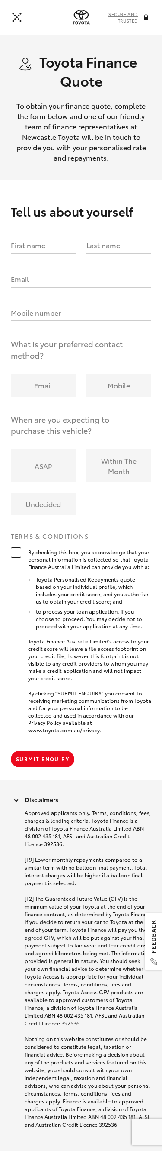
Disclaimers (41, 799)
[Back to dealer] (17, 17)
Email (20, 279)
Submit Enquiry (42, 759)
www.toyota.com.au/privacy (63, 730)
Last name (103, 245)
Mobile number (36, 312)
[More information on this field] (147, 18)
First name (28, 245)
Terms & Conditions (50, 536)
